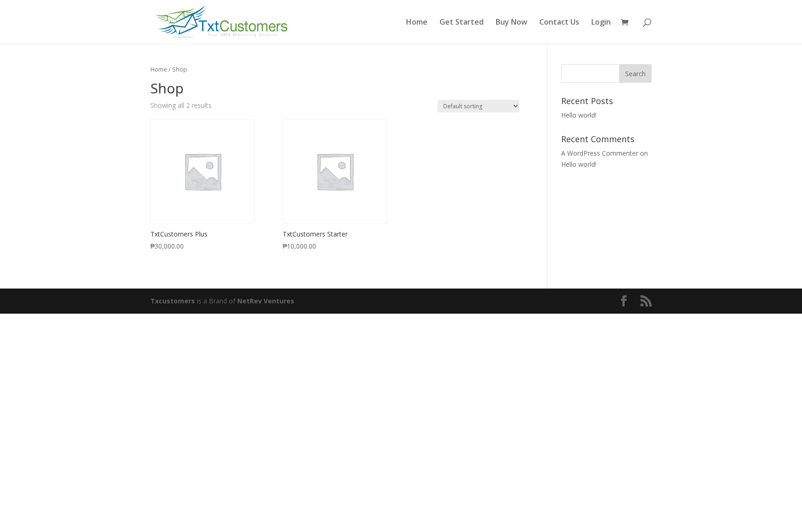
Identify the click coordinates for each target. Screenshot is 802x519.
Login (601, 23)
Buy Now (511, 23)
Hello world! (578, 115)
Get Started (462, 23)
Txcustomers (172, 300)
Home (416, 23)
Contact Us (559, 23)
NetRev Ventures (265, 300)
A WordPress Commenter (599, 153)
